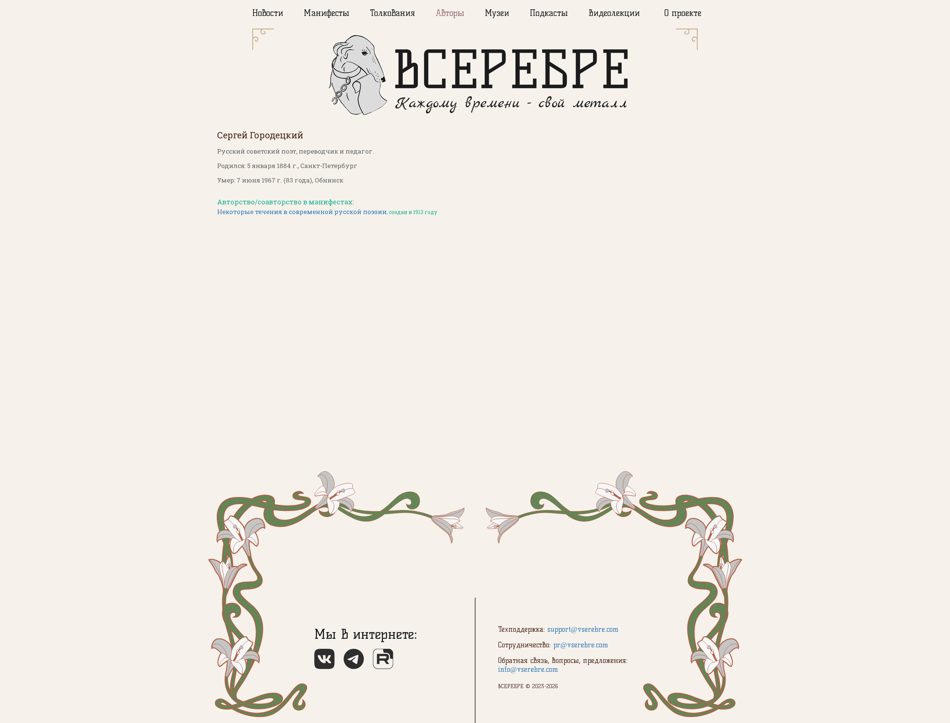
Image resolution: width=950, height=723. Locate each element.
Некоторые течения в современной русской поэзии (302, 211)
